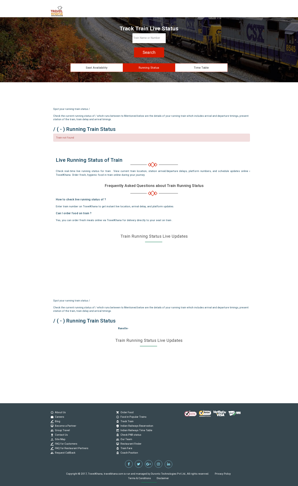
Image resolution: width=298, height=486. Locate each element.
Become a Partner (64, 425)
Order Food (126, 412)
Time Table (201, 67)
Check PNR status (130, 434)
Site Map (59, 439)
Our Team (125, 439)
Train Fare (125, 448)
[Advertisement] (165, 96)
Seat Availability (97, 67)
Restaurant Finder (130, 443)
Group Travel (61, 430)
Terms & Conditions (139, 478)
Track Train (126, 421)
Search (149, 52)
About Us (59, 412)
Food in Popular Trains (132, 416)
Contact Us (60, 434)
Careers (58, 416)
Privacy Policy (223, 473)
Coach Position (128, 452)
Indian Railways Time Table (135, 430)
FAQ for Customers (65, 443)
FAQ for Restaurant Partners (70, 448)
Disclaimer (163, 478)
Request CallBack (64, 452)
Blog (56, 421)
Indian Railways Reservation (136, 425)
